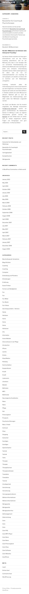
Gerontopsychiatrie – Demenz (10, 308)
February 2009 (6, 206)
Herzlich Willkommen (10, 47)
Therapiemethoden (8, 471)
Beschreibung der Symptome (10, 259)
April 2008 (5, 219)
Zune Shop (5, 547)
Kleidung (5, 361)
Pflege (4, 408)
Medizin (4, 385)
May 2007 (5, 229)
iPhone (4, 348)
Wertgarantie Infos (7, 510)
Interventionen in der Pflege (10, 342)
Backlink (4, 116)
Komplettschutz (7, 156)
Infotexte (8, 2)
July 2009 (5, 196)
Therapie (5, 461)
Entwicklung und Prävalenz (10, 275)
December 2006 (7, 245)
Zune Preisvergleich (8, 543)
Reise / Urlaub (6, 424)
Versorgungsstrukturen (9, 494)
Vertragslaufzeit (7, 152)
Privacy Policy (6, 588)
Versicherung (6, 487)
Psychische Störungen (8, 421)
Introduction (6, 345)
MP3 (3, 391)
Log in (4, 567)
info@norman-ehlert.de (9, 108)
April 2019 (5, 186)
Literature (5, 381)
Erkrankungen (6, 279)
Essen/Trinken (6, 285)
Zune (3, 520)
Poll (3, 411)
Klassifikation (6, 358)
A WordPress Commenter (9, 169)
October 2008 (6, 209)
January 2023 (6, 179)
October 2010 (6, 189)
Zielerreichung (6, 517)
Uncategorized (6, 484)
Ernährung (5, 282)
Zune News (5, 537)
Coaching (5, 265)
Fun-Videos (5, 305)
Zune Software (6, 550)
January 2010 (6, 192)
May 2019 (5, 183)
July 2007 (5, 226)
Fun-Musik (5, 302)
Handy (4, 312)
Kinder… (4, 355)
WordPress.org (6, 577)
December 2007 (7, 222)
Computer (5, 272)
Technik (4, 451)
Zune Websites (6, 553)
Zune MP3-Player (7, 534)
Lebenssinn (5, 378)
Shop (3, 431)
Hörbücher (5, 328)
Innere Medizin (6, 338)
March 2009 (5, 202)
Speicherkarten (6, 447)
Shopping (5, 434)
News (4, 401)
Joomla (4, 352)
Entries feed (5, 570)
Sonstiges (5, 441)
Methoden (5, 388)
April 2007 (5, 232)
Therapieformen (7, 467)
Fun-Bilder (5, 299)
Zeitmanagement (7, 514)
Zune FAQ (5, 530)
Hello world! (22, 169)
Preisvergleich (6, 414)
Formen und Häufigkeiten (9, 289)
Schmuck (5, 428)
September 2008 (7, 212)
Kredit (4, 371)
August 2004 (6, 249)
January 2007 (6, 242)
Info (3, 332)
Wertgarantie (6, 159)
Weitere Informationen (9, 497)
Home (4, 318)
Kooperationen (6, 368)
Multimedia (5, 395)
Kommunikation (7, 365)
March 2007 (5, 236)
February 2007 (6, 239)
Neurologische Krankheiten (10, 398)
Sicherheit (5, 438)
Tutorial (4, 481)
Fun (3, 292)
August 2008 (6, 216)
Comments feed (7, 573)
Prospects (5, 418)
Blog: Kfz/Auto (6, 262)
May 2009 (5, 199)
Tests (4, 457)
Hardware (5, 315)
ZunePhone (5, 557)
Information (5, 335)
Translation (5, 474)
